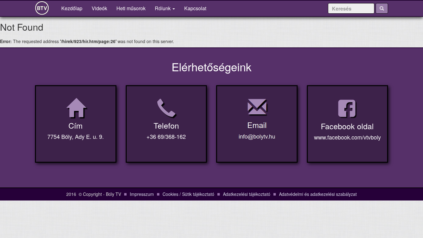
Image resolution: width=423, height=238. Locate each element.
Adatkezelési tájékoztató (246, 194)
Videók (99, 8)
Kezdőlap (74, 8)
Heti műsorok (131, 8)
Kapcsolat (195, 8)
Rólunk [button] (163, 8)
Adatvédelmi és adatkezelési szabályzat (318, 194)
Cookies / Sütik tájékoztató (188, 194)
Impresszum (142, 194)
